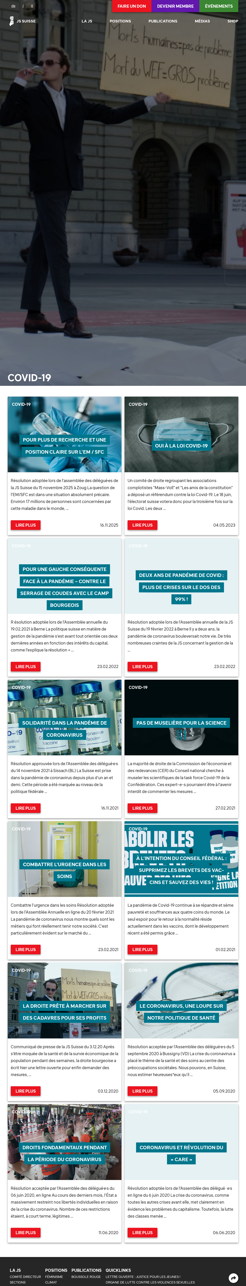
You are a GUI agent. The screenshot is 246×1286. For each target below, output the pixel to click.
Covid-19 (21, 404)
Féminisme (54, 1277)
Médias (202, 21)
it (32, 6)
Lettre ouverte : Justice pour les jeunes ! (143, 1277)
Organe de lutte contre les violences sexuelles (150, 1282)
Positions (120, 21)
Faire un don (132, 6)
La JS (87, 21)
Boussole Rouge (86, 1277)
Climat (51, 1282)
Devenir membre (175, 6)
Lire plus (26, 525)
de (13, 6)
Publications (163, 21)
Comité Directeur (25, 1277)
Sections (18, 1282)
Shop (233, 21)
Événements (219, 6)
